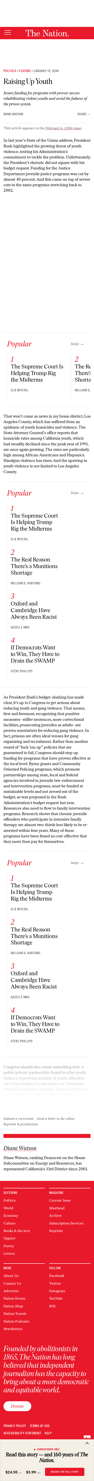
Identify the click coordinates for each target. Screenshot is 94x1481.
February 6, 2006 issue (63, 128)
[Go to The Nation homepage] (47, 33)
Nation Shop (13, 1306)
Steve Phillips (22, 671)
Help (48, 1433)
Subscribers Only (48, 1449)
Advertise (11, 1291)
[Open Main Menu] (7, 33)
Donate (17, 1406)
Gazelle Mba (20, 627)
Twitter (55, 1283)
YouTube (56, 1298)
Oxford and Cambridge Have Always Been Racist (34, 610)
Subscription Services (66, 1223)
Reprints (56, 1231)
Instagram (57, 1291)
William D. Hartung (25, 583)
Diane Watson (13, 114)
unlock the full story (65, 1471)
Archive (55, 1215)
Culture (9, 1223)
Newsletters (12, 1329)
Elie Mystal (19, 390)
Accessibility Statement (22, 1433)
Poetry (8, 1246)
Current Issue (60, 1200)
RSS (52, 1306)
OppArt (9, 1238)
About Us (10, 1276)
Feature (25, 71)
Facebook (56, 1276)
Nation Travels (14, 1314)
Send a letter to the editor (56, 1119)
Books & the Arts (16, 1231)
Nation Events (14, 1298)
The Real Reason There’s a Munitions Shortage (34, 566)
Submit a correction (18, 1119)
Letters (9, 1253)
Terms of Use (40, 1426)
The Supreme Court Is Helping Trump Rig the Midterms (37, 373)
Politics (9, 71)
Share (82, 114)
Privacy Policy (14, 1426)
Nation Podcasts (16, 1321)
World (8, 1208)
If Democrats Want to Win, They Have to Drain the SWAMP (35, 654)
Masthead (56, 1208)
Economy (10, 1215)
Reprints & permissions (20, 1124)
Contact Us (12, 1283)
